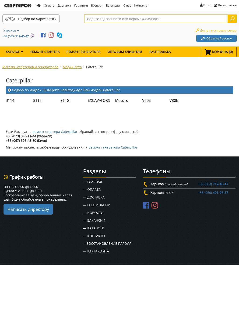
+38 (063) (15, 36)
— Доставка (94, 197)
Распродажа (160, 52)
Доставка (64, 5)
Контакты (141, 5)
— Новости (93, 212)
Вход (206, 5)
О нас (127, 5)
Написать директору (28, 209)
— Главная (92, 182)
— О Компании (96, 205)
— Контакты (94, 236)
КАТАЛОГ (13, 52)
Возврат (97, 5)
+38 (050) (213, 192)
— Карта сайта (96, 251)
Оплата (49, 5)
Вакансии (113, 5)
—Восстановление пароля (107, 243)
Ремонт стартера (45, 52)
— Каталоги (94, 228)
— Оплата (92, 189)
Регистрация (227, 5)
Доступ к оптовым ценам (218, 30)
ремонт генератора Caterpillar (112, 147)
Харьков (10, 30)
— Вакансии (94, 220)
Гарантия (81, 5)
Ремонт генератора (84, 52)
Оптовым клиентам (125, 52)
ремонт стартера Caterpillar (54, 131)
